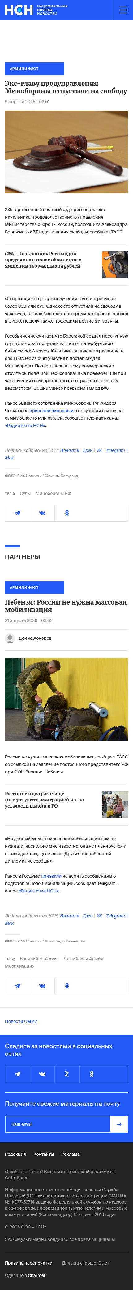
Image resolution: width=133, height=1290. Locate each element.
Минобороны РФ (53, 493)
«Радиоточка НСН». (39, 891)
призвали (51, 876)
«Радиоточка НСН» (25, 425)
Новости (69, 450)
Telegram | (117, 450)
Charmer (36, 1275)
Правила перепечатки (29, 1263)
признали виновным (51, 410)
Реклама (70, 1154)
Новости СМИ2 (21, 1021)
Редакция (15, 1154)
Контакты (43, 1154)
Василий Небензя (39, 958)
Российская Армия (82, 958)
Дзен (88, 450)
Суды (25, 493)
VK (99, 450)
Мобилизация (20, 966)
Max (9, 458)
